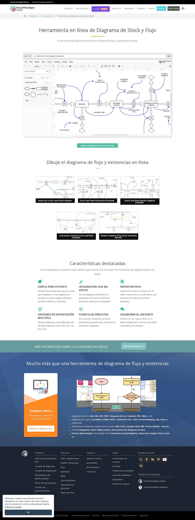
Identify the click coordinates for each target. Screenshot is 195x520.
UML (92, 416)
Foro (63, 467)
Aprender (65, 471)
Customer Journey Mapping (124, 433)
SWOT (112, 419)
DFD (101, 416)
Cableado (131, 416)
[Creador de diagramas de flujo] (116, 407)
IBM (142, 426)
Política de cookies (13, 507)
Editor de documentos (45, 483)
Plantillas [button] (140, 8)
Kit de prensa (93, 467)
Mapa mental (103, 430)
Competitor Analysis (147, 433)
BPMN (106, 419)
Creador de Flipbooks (45, 466)
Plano (93, 430)
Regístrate (161, 8)
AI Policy (116, 466)
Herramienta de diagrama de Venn (128, 430)
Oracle (148, 426)
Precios (151, 8)
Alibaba (156, 426)
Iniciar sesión (173, 8)
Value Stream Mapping (144, 419)
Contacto (91, 471)
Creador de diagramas (45, 470)
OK (28, 512)
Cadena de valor (124, 419)
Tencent (165, 426)
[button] (82, 8)
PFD (138, 416)
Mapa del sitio (67, 492)
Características (48, 16)
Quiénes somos (94, 458)
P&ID (144, 416)
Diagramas (33, 16)
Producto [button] (68, 8)
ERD (96, 416)
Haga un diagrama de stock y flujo (97, 145)
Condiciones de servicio (81, 515)
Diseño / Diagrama (70, 463)
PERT (106, 416)
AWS (117, 426)
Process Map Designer (82, 433)
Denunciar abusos (121, 484)
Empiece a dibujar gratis (40, 428)
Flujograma (84, 430)
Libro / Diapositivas (70, 458)
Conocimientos (68, 480)
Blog (63, 476)
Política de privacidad (122, 470)
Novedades (92, 463)
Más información (133, 346)
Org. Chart (161, 419)
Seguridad (117, 479)
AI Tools (100, 9)
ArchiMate (97, 419)
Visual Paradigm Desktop (42, 2)
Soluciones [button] (128, 8)
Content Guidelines (121, 475)
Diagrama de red (118, 416)
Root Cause (164, 433)
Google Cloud (133, 426)
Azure (123, 426)
